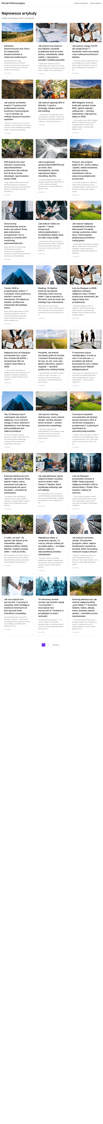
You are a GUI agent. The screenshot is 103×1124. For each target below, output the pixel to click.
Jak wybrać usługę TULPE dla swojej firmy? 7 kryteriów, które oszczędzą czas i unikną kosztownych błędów (85, 51)
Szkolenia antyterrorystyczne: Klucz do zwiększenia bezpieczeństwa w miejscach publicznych (17, 51)
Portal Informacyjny (13, 3)
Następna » (56, 645)
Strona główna (95, 3)
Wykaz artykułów (81, 3)
